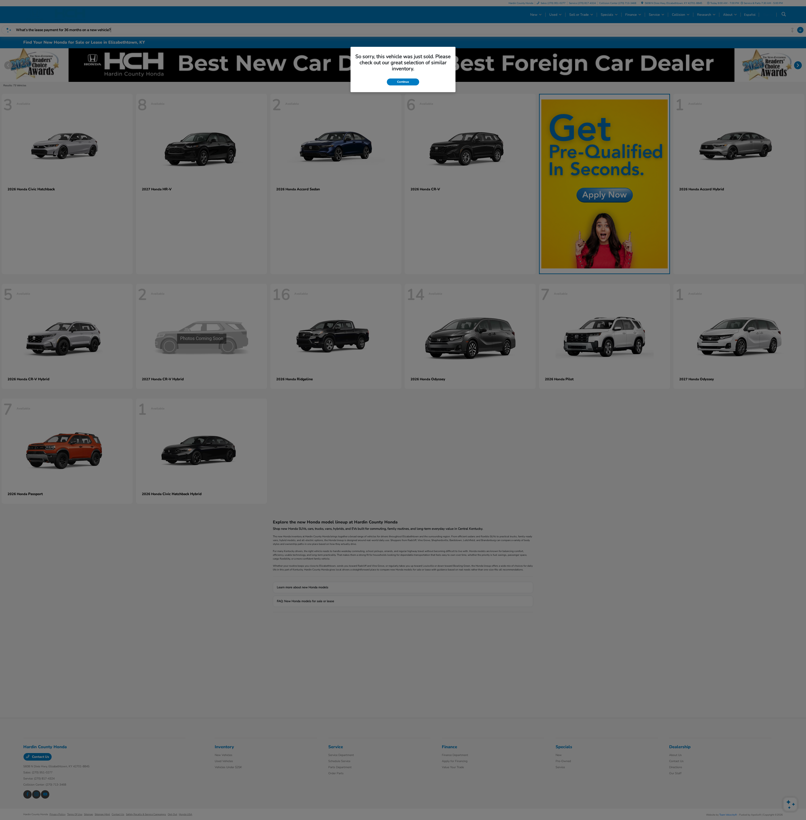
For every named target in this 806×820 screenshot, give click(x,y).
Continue (403, 82)
